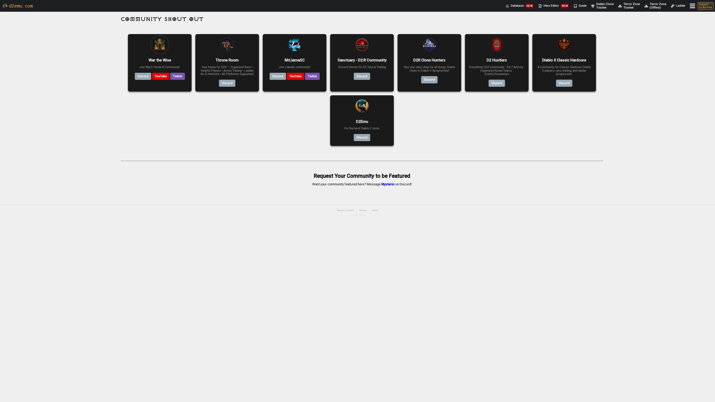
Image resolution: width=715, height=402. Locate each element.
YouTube (161, 76)
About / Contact (345, 210)
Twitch (177, 76)
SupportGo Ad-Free (705, 6)
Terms (375, 210)
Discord (143, 76)
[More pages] (692, 6)
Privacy (363, 210)
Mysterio (388, 184)
